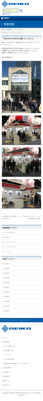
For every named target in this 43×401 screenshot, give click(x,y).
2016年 (7, 311)
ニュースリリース (10, 247)
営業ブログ (7, 385)
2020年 (7, 292)
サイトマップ (26, 320)
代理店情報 (7, 368)
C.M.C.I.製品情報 (8, 359)
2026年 (7, 264)
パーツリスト (7, 355)
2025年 (7, 268)
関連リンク (7, 381)
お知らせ (7, 237)
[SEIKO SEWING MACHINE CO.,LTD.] (15, 4)
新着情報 (6, 376)
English (7, 14)
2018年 (7, 301)
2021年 (7, 287)
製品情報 (6, 342)
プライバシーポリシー (10, 320)
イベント (7, 251)
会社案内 (6, 372)
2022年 (7, 282)
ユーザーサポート (10, 232)
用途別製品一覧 (8, 350)
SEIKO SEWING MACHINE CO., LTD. (22, 393)
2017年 (7, 306)
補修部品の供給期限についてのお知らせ (16, 363)
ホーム (5, 337)
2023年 (7, 278)
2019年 (7, 297)
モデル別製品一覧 (9, 346)
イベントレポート (6, 44)
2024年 (7, 273)
